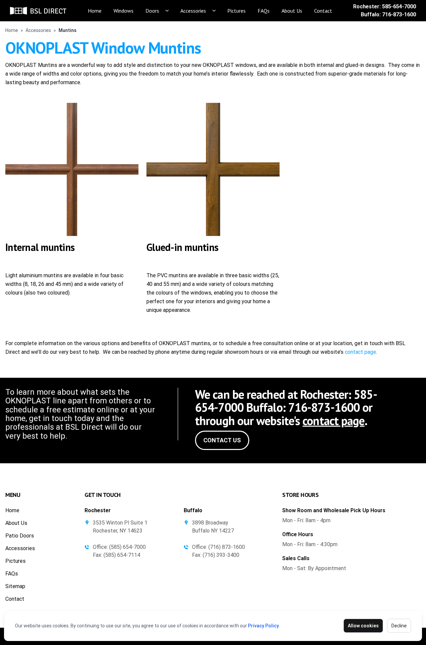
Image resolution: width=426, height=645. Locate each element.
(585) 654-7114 (122, 555)
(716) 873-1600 (226, 547)
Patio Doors (19, 536)
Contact (323, 10)
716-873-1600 (399, 14)
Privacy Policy (263, 625)
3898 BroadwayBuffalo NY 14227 (213, 527)
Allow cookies (363, 625)
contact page (360, 352)
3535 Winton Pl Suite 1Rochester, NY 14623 (120, 527)
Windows (123, 10)
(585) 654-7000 (127, 547)
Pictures (236, 10)
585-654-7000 (399, 6)
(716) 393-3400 (221, 555)
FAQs (264, 10)
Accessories (193, 10)
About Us (292, 10)
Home (95, 10)
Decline (399, 625)
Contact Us (222, 440)
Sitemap (15, 586)
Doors (152, 10)
